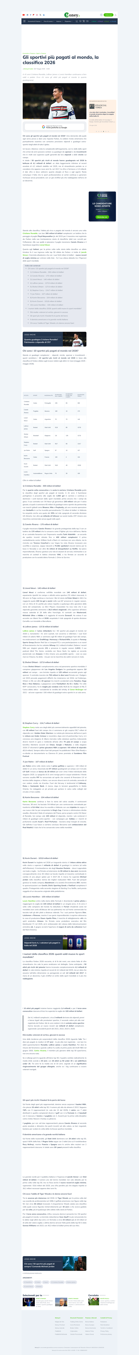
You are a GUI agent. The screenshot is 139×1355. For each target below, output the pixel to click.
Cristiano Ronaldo (30, 233)
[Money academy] (80, 21)
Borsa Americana (90, 1328)
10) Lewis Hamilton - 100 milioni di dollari (46, 305)
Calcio (38, 1282)
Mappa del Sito (59, 1322)
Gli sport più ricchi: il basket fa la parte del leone (49, 316)
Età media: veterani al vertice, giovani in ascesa (49, 312)
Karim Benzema (29, 801)
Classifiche (28, 1282)
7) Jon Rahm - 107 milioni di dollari (44, 294)
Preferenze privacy (106, 1334)
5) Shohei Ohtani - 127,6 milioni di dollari (46, 287)
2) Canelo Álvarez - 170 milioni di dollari (46, 276)
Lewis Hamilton (29, 901)
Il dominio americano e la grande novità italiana (49, 319)
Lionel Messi (45, 245)
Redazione (103, 1322)
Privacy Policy (104, 1331)
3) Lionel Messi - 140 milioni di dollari (44, 279)
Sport (46, 1282)
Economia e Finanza (29, 53)
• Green (106, 21)
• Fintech (100, 21)
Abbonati (108, 15)
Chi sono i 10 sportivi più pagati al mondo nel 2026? (48, 268)
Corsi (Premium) (75, 1325)
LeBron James (28, 631)
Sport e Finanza (41, 53)
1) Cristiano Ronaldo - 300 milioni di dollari (47, 272)
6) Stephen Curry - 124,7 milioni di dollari (46, 290)
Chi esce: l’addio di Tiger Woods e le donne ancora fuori (52, 323)
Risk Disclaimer (105, 1325)
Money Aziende (59, 1328)
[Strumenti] (84, 21)
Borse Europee (89, 1325)
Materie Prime (89, 1331)
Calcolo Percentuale (76, 1334)
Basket (39, 1286)
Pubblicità (58, 1331)
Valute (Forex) (89, 1334)
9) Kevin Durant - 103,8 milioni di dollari (46, 301)
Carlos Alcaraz (40, 1050)
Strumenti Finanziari (76, 1318)
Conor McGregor (76, 689)
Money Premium (60, 1325)
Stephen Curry (29, 727)
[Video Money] (87, 21)
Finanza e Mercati (91, 1318)
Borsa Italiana (89, 1322)
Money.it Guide (28, 69)
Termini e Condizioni (106, 1328)
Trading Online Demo (76, 1322)
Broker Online (74, 1328)
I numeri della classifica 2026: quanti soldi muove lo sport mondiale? (55, 308)
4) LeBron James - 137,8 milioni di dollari (46, 283)
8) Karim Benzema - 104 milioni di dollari (46, 297)
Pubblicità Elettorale (61, 1334)
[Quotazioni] (77, 21)
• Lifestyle (113, 21)
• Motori (94, 21)
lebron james (72, 1282)
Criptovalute (74, 1331)
